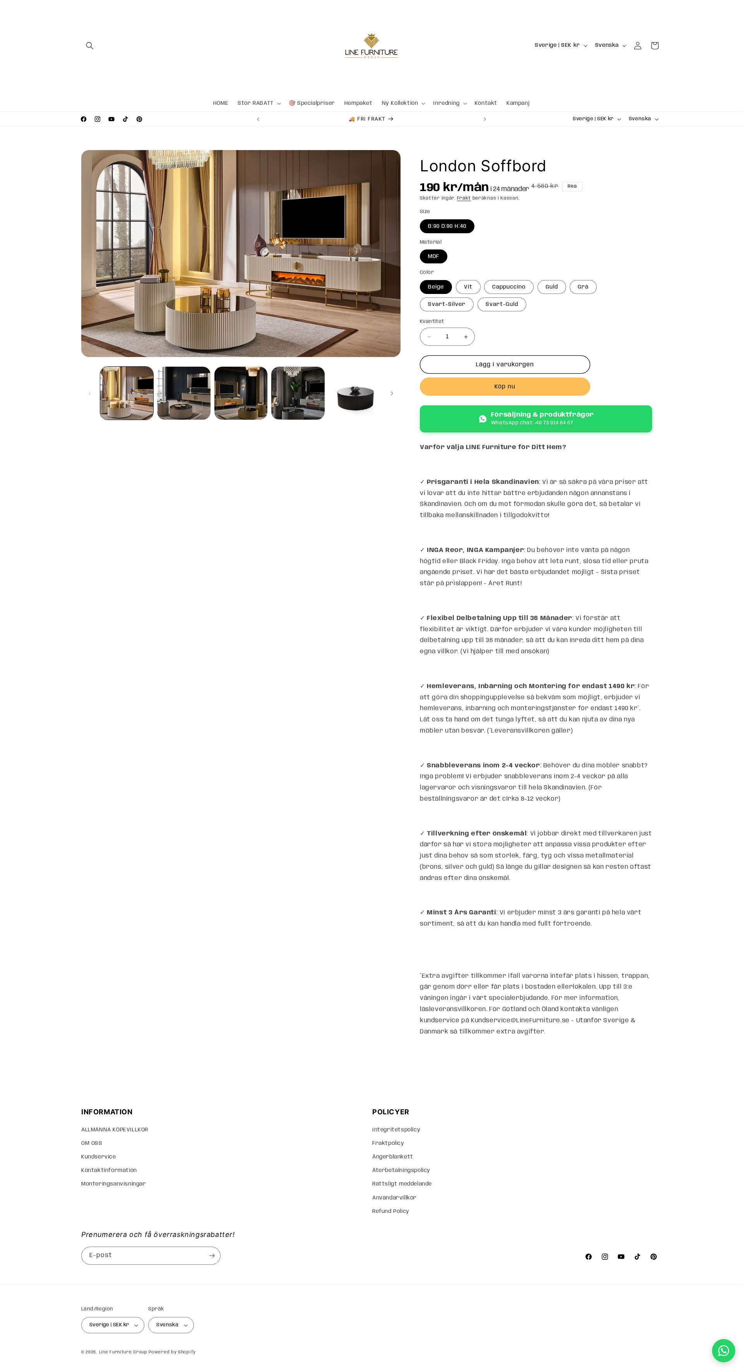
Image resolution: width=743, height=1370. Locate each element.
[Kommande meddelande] (484, 119)
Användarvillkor (394, 1198)
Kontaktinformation (109, 1170)
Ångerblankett (392, 1157)
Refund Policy (390, 1211)
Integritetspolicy (396, 1130)
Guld (552, 287)
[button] (89, 45)
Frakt (464, 198)
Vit (468, 287)
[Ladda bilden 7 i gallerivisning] (297, 393)
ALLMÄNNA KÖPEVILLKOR (114, 1130)
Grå (583, 287)
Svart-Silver (447, 304)
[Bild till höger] (392, 393)
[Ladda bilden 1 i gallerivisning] (126, 393)
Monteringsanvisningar (113, 1184)
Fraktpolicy (388, 1143)
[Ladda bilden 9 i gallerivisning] (355, 393)
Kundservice (98, 1157)
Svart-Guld (502, 304)
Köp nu (505, 387)
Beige (436, 287)
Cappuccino (509, 287)
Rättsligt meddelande (402, 1184)
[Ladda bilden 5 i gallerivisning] (240, 393)
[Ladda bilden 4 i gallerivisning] (183, 393)
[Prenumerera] (211, 1256)
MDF (433, 256)
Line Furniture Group (123, 1352)
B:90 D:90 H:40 (447, 226)
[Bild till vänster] (89, 393)
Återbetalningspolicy (401, 1170)
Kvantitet (432, 321)
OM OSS (92, 1143)
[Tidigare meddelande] (258, 119)
